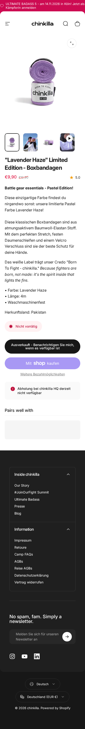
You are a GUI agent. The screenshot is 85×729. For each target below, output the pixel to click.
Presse (19, 506)
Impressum (22, 540)
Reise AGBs (23, 568)
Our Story (21, 485)
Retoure (20, 547)
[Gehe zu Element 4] (67, 142)
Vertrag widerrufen (28, 582)
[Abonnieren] (67, 636)
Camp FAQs (23, 554)
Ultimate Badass (26, 499)
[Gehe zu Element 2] (30, 142)
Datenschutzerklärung (31, 575)
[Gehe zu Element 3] (49, 142)
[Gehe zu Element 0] (12, 142)
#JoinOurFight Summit (31, 492)
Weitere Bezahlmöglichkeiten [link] (42, 374)
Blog (17, 513)
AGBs (18, 561)
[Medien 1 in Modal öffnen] (71, 43)
